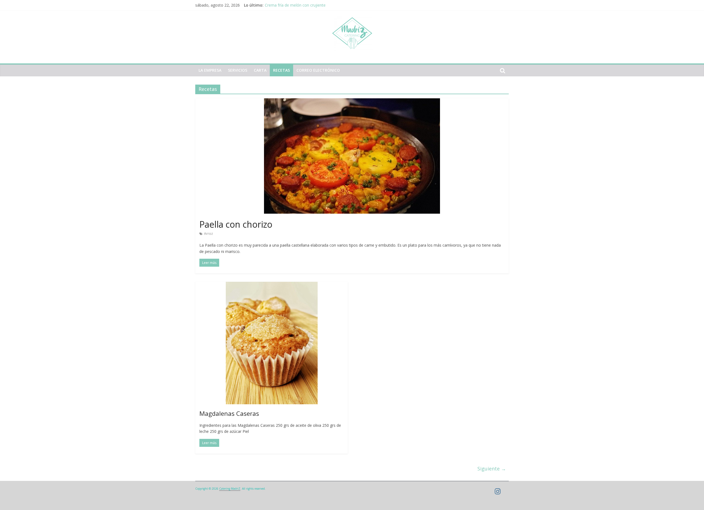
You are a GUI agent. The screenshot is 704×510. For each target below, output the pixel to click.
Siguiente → (491, 468)
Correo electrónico (318, 70)
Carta (260, 70)
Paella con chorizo (235, 224)
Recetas (281, 70)
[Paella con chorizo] (352, 102)
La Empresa (210, 70)
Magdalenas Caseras (229, 413)
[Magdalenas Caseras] (272, 285)
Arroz (208, 233)
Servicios (237, 70)
